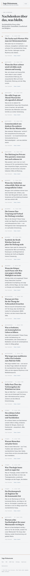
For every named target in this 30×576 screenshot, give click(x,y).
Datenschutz (5, 566)
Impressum (23, 562)
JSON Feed (11, 562)
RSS (6, 562)
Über (3, 562)
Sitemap (18, 562)
